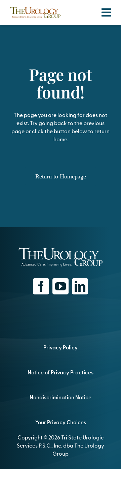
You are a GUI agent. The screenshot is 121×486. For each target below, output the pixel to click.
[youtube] (60, 286)
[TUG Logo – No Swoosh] (35, 9)
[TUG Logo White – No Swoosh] (60, 250)
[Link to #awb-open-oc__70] (106, 12)
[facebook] (41, 286)
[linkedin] (80, 286)
